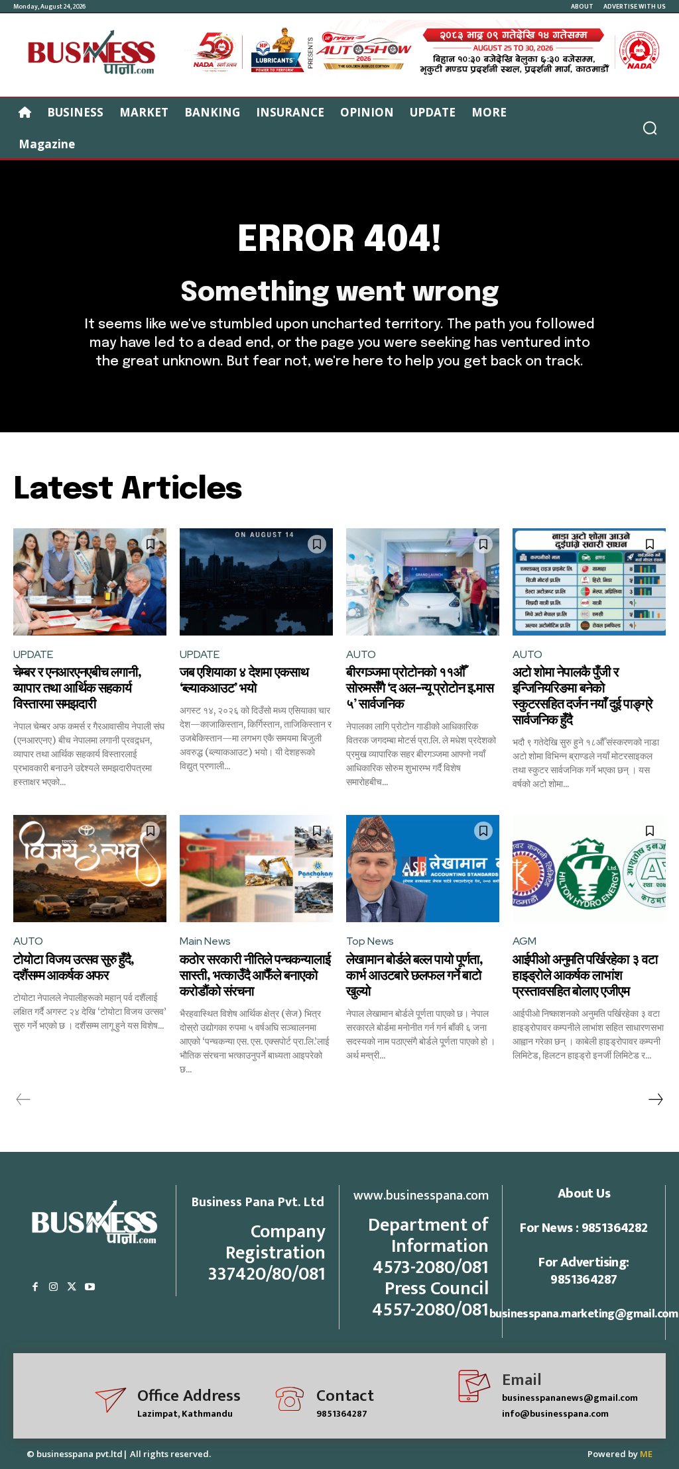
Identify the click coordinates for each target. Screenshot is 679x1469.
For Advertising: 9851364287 (583, 1271)
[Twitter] (71, 1287)
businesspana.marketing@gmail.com (583, 1314)
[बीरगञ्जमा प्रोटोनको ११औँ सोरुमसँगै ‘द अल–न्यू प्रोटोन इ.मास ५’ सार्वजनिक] (422, 582)
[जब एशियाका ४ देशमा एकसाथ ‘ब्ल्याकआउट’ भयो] (256, 582)
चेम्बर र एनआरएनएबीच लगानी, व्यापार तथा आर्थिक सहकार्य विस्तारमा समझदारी (77, 689)
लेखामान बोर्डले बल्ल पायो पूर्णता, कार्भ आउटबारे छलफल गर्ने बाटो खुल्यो (414, 976)
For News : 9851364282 (583, 1228)
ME (646, 1454)
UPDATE (33, 654)
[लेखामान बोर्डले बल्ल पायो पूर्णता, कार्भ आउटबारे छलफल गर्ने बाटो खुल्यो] (422, 868)
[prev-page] (23, 1100)
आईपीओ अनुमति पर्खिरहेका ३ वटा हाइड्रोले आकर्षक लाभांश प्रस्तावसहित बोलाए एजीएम (585, 976)
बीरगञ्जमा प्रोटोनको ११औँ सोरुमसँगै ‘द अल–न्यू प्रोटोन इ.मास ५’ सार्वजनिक (419, 689)
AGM (524, 941)
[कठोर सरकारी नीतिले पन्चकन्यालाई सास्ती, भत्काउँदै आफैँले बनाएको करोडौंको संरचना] (256, 868)
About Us (584, 1193)
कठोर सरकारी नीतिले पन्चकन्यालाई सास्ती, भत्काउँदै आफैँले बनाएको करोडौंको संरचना (255, 976)
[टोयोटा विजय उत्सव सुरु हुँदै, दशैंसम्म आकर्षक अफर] (89, 868)
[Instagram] (53, 1287)
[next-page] (655, 1100)
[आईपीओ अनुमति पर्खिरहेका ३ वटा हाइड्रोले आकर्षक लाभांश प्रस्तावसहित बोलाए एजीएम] (589, 868)
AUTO (361, 654)
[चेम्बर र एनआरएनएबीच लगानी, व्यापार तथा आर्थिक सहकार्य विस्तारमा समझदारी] (89, 582)
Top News (370, 941)
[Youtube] (90, 1287)
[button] (650, 128)
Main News (205, 941)
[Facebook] (35, 1287)
